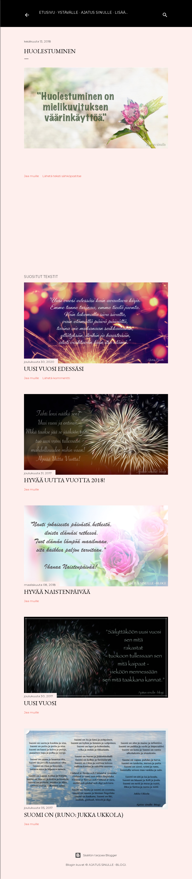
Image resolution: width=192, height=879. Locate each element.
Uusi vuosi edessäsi (54, 369)
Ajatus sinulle (96, 12)
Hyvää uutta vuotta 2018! (64, 480)
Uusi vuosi (40, 703)
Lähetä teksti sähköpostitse (61, 176)
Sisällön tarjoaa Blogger (100, 855)
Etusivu (47, 12)
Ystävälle (68, 12)
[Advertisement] (96, 227)
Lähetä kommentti (56, 378)
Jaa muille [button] (31, 176)
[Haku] (165, 14)
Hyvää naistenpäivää (57, 592)
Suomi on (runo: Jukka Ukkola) (73, 815)
